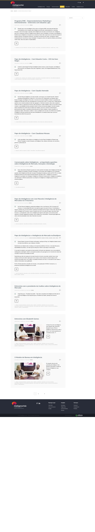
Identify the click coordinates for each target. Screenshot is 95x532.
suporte (20, 307)
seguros (22, 274)
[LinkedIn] (80, 2)
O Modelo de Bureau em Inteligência (28, 357)
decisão (28, 343)
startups (16, 307)
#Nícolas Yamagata (23, 150)
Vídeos (31, 63)
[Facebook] (78, 2)
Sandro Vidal (53, 47)
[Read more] (16, 45)
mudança (42, 306)
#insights (17, 150)
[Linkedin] (39, 403)
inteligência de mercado (45, 47)
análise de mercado (19, 273)
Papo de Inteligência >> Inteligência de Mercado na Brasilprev (38, 235)
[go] (82, 18)
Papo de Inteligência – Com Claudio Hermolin (32, 91)
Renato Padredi (17, 274)
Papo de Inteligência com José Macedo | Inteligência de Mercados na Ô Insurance (35, 199)
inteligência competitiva (19, 306)
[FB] (37, 403)
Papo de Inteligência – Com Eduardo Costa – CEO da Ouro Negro (36, 60)
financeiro (44, 343)
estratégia (39, 343)
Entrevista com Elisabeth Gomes (27, 319)
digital (32, 343)
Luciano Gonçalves (18, 79)
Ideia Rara (30, 47)
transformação (25, 307)
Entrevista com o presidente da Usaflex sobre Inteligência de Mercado (38, 287)
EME (22, 47)
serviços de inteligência (53, 306)
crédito (28, 150)
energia (35, 343)
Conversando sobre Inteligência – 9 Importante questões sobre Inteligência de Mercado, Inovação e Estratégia (36, 163)
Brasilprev (26, 273)
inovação (33, 47)
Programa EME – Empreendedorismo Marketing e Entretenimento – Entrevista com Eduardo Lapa (33, 22)
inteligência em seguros (44, 273)
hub (47, 343)
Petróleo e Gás (38, 79)
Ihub (29, 273)
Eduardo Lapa (18, 47)
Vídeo (57, 47)
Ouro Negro (24, 79)
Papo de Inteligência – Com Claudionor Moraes (32, 133)
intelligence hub (53, 273)
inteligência (38, 47)
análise (17, 343)
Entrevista (25, 47)
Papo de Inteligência (31, 79)
